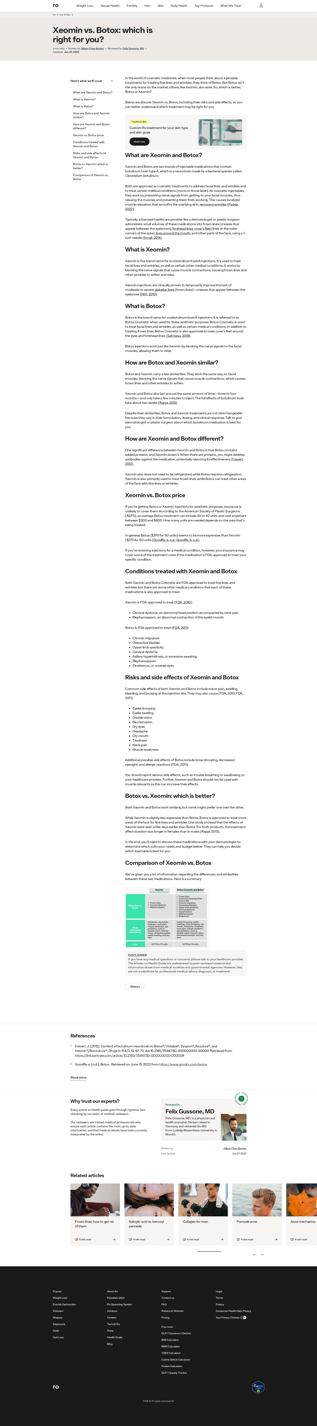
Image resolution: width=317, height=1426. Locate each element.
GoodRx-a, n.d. (164, 540)
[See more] (262, 1255)
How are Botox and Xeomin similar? (91, 115)
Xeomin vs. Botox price (88, 135)
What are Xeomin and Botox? (92, 92)
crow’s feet (202, 228)
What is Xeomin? (84, 99)
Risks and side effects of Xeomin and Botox (89, 155)
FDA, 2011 (180, 627)
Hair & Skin (65, 14)
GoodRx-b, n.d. (187, 540)
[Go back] (254, 1255)
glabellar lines (164, 289)
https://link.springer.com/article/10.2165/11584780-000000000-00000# (129, 1055)
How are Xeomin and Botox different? (91, 126)
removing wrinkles (213, 204)
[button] (93, 81)
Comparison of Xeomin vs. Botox (90, 177)
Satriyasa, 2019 (178, 335)
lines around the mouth (173, 233)
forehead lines (182, 228)
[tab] (84, 6)
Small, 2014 (152, 237)
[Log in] (261, 5)
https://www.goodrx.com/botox (183, 1064)
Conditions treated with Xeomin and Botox (89, 144)
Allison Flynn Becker (235, 1148)
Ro (54, 14)
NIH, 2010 (148, 294)
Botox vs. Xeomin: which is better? (90, 166)
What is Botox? (83, 106)
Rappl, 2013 (167, 402)
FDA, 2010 (183, 602)
